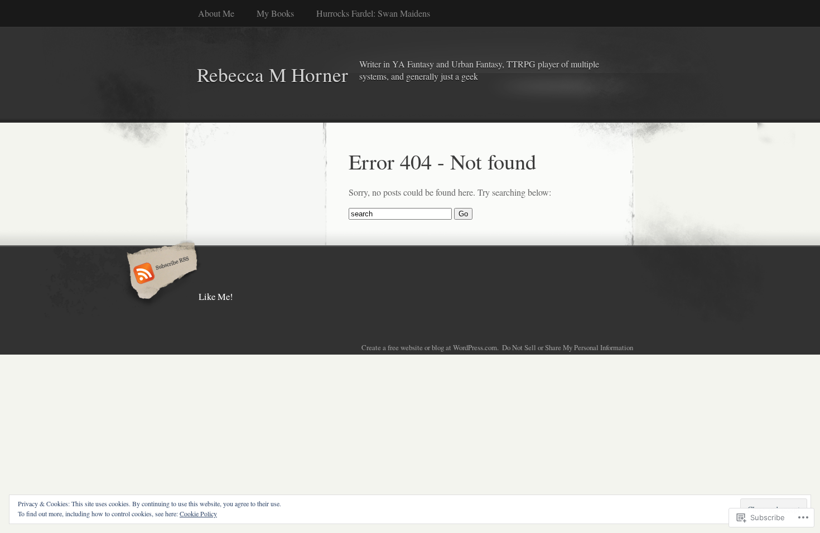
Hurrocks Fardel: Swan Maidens (373, 13)
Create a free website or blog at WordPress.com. (430, 347)
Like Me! (216, 296)
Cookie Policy (198, 513)
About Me (216, 13)
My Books (275, 13)
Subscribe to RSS (160, 274)
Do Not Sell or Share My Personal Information (567, 347)
